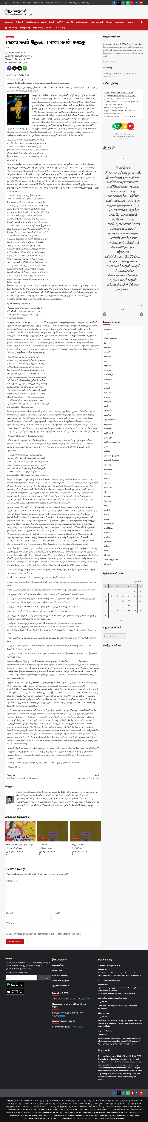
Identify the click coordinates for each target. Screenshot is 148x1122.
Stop (123, 309)
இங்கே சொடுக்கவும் (110, 62)
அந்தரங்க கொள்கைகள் (60, 986)
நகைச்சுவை (119, 22)
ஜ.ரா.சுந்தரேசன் (15, 848)
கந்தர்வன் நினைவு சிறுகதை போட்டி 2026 (120, 95)
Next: (88, 776)
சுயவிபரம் (63, 3)
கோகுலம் (107, 401)
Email (57, 913)
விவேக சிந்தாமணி (111, 560)
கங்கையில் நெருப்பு (113, 980)
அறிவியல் (19, 22)
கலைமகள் (108, 379)
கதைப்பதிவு (16, 3)
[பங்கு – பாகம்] (85, 831)
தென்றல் (107, 496)
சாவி (106, 406)
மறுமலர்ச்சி (108, 532)
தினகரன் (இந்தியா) (111, 456)
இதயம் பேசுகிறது (110, 338)
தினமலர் (107, 483)
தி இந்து (107, 451)
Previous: (22, 776)
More (89, 999)
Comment (11, 880)
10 (106, 600)
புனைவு (130, 22)
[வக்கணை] (52, 831)
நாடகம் (48, 28)
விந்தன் (24, 52)
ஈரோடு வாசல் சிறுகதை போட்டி (115, 107)
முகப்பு (7, 3)
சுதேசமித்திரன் (109, 419)
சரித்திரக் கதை (82, 22)
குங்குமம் (107, 392)
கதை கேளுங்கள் (58, 965)
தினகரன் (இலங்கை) (111, 460)
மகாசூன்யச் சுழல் (113, 965)
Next (141, 314)
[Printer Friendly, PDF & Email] (14, 767)
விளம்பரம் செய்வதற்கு (60, 975)
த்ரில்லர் (109, 22)
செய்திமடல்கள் (57, 970)
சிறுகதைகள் (16, 10)
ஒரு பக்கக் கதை (11, 28)
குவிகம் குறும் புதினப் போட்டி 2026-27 (118, 92)
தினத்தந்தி (108, 469)
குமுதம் (107, 397)
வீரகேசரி (107, 564)
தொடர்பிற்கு (86, 3)
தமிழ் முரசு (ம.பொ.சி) (112, 442)
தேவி (106, 505)
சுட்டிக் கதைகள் (97, 22)
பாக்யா (106, 514)
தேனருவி (107, 501)
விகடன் (107, 555)
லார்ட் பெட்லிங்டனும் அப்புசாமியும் (19, 844)
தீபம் (106, 492)
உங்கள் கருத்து (74, 3)
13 (123, 600)
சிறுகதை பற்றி (38, 3)
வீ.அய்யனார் (46, 848)
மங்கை (106, 519)
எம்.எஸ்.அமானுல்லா (120, 998)
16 (140, 600)
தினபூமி (107, 478)
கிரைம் (51, 22)
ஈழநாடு (107, 352)
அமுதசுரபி (108, 329)
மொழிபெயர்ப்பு (59, 28)
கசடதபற (107, 370)
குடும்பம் (60, 22)
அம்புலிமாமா (109, 334)
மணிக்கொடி (108, 528)
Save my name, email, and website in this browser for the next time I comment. (45, 934)
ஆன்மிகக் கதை (32, 22)
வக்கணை (43, 844)
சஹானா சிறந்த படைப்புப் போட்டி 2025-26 (119, 116)
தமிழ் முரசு (108, 438)
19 (117, 605)
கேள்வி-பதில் (26, 3)
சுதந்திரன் (108, 415)
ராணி (106, 550)
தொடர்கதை (38, 28)
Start (122, 309)
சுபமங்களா (108, 424)
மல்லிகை (107, 537)
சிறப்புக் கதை (25, 28)
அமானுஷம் (9, 22)
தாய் (106, 447)
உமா (105, 361)
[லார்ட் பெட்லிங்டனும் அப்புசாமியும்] (20, 831)
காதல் (43, 22)
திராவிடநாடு (109, 487)
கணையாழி (108, 374)
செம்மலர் (107, 429)
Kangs (100, 980)
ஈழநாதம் (107, 356)
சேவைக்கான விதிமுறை (60, 980)
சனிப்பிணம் (108, 1031)
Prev (104, 314)
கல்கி (106, 383)
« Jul (122, 620)
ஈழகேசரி (107, 347)
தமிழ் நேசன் (108, 433)
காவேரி (107, 388)
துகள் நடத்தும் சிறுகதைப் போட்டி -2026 (119, 98)
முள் (107, 1013)
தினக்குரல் (108, 465)
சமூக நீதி (70, 22)
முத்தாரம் (107, 541)
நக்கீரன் (107, 510)
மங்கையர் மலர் (109, 523)
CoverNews (108, 1118)
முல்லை (107, 546)
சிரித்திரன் (108, 410)
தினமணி (107, 474)
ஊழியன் (107, 365)
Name (9, 913)
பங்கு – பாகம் (77, 844)
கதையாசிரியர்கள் (52, 3)
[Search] (141, 22)
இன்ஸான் (107, 343)
